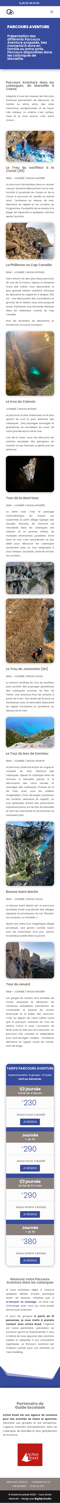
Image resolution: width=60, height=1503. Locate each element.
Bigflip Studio (43, 1498)
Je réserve (30, 1122)
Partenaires (19, 1486)
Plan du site (37, 1486)
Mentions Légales (17, 1482)
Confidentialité (40, 1482)
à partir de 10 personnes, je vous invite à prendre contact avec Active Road (30, 1320)
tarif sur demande (29, 1079)
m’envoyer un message (21, 1301)
